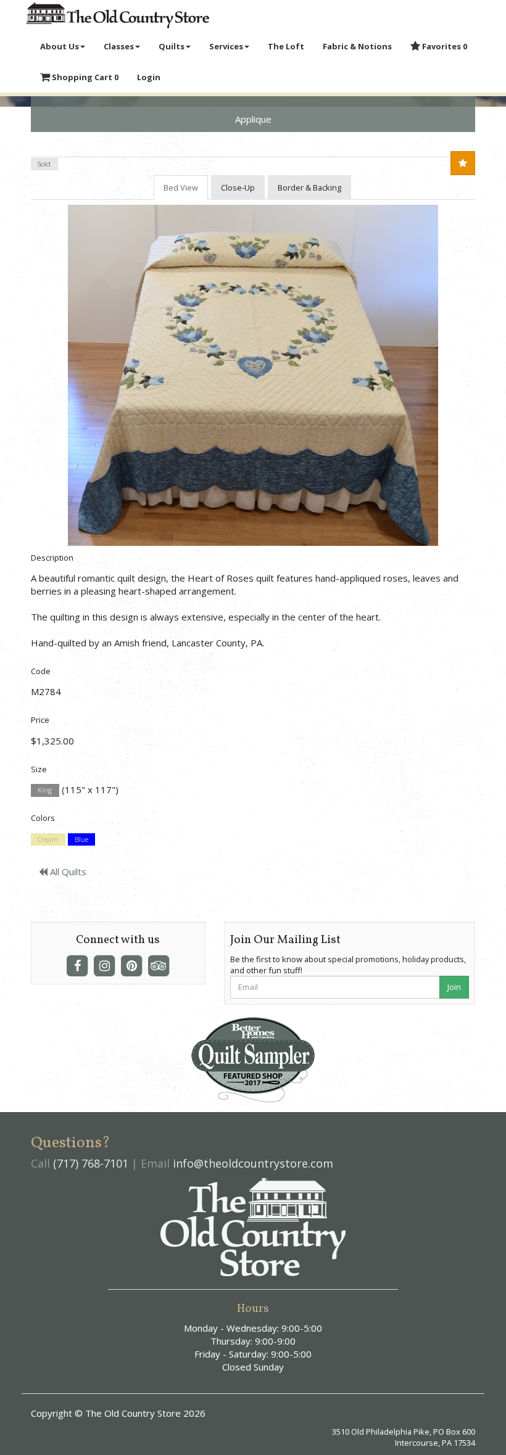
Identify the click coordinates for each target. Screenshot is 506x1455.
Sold (44, 163)
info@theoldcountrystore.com (253, 1163)
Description (52, 557)
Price (40, 719)
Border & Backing (309, 187)
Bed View (181, 187)
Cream (48, 839)
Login (148, 77)
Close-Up (238, 187)
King (45, 790)
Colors (43, 817)
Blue (81, 839)
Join (454, 986)
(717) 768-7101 (90, 1163)
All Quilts (67, 871)
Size (39, 769)
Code (41, 671)
